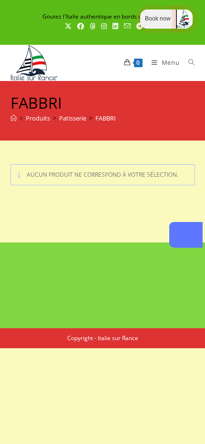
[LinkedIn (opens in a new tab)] (115, 26)
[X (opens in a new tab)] (68, 26)
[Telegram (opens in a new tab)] (138, 26)
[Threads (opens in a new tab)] (92, 26)
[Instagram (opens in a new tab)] (104, 26)
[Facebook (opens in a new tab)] (80, 26)
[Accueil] (13, 118)
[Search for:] (188, 62)
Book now (158, 18)
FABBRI (105, 118)
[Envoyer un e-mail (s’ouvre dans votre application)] (127, 26)
